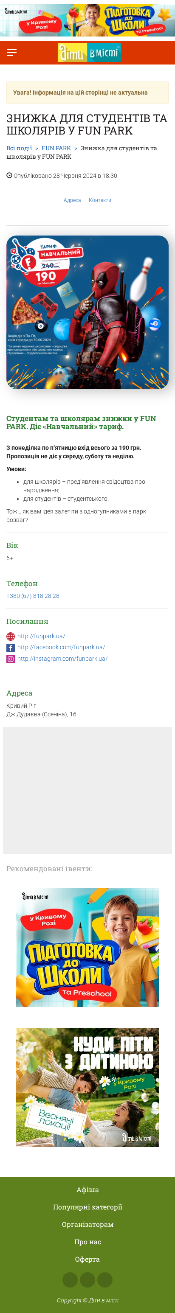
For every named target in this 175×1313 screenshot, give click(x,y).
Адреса (72, 200)
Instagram (87, 1280)
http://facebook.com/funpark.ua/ (61, 647)
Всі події (19, 148)
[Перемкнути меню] (12, 53)
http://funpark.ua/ (41, 636)
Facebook (70, 1280)
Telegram (105, 1280)
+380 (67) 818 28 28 (32, 595)
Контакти (100, 200)
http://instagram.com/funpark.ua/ (62, 658)
